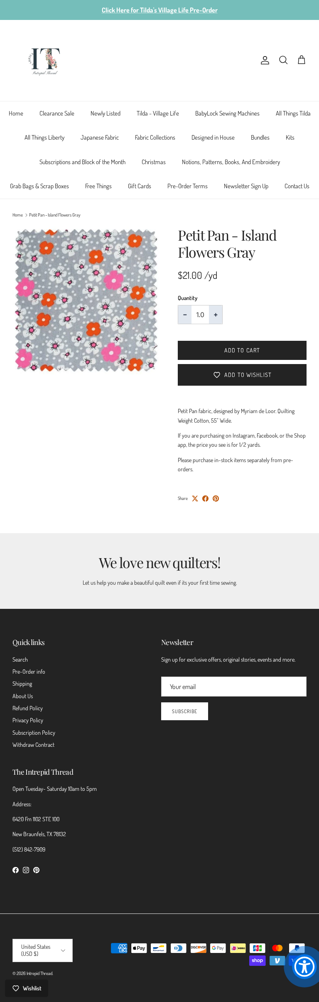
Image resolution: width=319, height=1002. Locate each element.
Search (20, 659)
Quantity (187, 297)
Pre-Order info (28, 671)
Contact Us (297, 186)
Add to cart (242, 350)
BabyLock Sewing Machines (227, 113)
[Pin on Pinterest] (216, 498)
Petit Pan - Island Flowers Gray (55, 215)
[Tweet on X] (195, 498)
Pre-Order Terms (187, 186)
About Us (22, 695)
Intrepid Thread (39, 973)
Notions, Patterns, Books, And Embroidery (231, 162)
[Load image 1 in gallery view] (86, 300)
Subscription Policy (33, 732)
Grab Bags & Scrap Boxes (39, 186)
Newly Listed (105, 113)
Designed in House (213, 137)
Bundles (260, 137)
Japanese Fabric (100, 137)
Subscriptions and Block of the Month (82, 162)
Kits (290, 137)
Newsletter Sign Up (246, 186)
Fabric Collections (155, 137)
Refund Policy (27, 707)
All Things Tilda (293, 113)
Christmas (154, 162)
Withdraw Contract (33, 744)
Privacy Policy (27, 720)
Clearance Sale (56, 113)
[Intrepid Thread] (44, 60)
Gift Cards (139, 186)
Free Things (98, 186)
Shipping (22, 683)
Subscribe (184, 711)
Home (16, 113)
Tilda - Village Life (158, 113)
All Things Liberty (44, 137)
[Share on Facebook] (205, 498)
